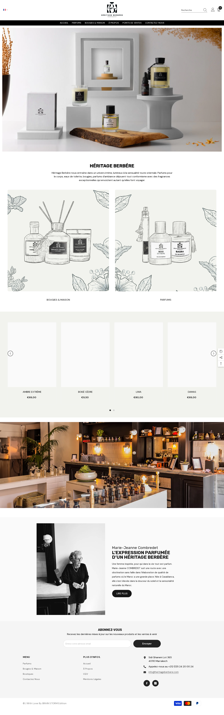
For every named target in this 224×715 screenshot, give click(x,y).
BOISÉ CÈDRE (85, 391)
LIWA (138, 391)
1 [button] (110, 410)
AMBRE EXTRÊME (32, 391)
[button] (10, 353)
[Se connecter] (213, 10)
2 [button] (114, 410)
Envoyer (147, 643)
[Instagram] (155, 683)
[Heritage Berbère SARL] (58, 240)
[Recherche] (194, 10)
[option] (32, 364)
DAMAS (192, 391)
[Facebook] (147, 683)
